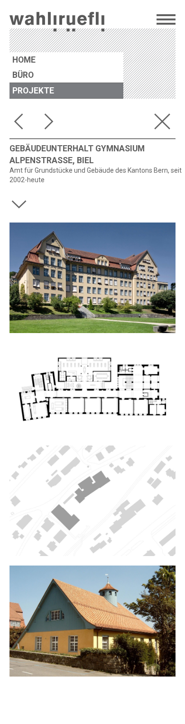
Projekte (33, 90)
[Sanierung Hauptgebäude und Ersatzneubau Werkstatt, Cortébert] (20, 123)
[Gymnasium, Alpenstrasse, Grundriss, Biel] (92, 389)
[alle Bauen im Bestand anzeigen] (164, 123)
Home (24, 60)
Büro (23, 75)
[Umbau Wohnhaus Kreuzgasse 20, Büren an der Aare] (51, 123)
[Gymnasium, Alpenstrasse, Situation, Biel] (92, 501)
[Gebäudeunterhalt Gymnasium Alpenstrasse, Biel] (92, 278)
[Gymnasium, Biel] (92, 621)
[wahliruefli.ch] (56, 23)
